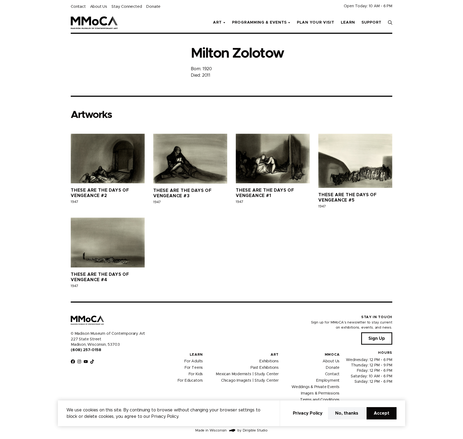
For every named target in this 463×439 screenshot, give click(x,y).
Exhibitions (269, 361)
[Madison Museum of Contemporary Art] (94, 22)
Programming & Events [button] (259, 22)
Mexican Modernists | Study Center (247, 374)
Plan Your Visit (315, 22)
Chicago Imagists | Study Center (250, 380)
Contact (78, 7)
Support (371, 22)
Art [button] (217, 22)
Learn (348, 22)
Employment (327, 380)
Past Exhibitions (265, 367)
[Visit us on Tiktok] (92, 361)
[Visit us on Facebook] (73, 361)
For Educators (190, 380)
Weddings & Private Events (315, 387)
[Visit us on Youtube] (86, 361)
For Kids (196, 374)
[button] (390, 22)
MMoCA (332, 354)
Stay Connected (126, 7)
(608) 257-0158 (86, 350)
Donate (153, 7)
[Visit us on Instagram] (79, 361)
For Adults (193, 361)
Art (275, 354)
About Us (98, 7)
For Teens (194, 367)
